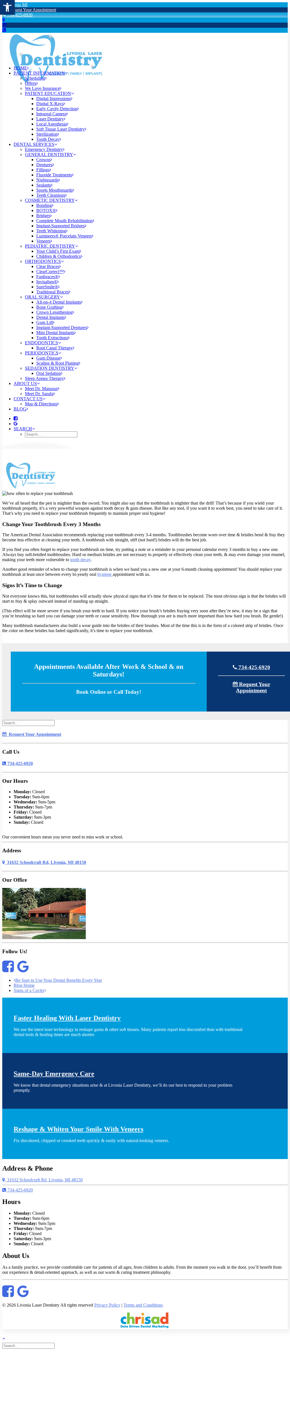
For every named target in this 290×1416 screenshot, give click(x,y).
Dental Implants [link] (50, 317)
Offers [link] (30, 83)
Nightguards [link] (47, 180)
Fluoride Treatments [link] (54, 174)
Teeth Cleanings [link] (50, 195)
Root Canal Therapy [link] (54, 347)
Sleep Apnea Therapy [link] (44, 378)
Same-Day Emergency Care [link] (54, 1073)
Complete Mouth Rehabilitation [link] (64, 220)
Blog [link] (20, 409)
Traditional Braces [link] (52, 291)
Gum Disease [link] (48, 358)
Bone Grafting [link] (49, 307)
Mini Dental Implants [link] (55, 332)
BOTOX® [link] (46, 210)
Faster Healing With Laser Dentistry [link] (67, 1018)
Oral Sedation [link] (48, 373)
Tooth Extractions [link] (52, 337)
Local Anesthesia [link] (51, 124)
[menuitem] (151, 68)
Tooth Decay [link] (47, 139)
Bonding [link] (44, 205)
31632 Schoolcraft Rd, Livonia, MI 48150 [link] (45, 862)
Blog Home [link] (24, 985)
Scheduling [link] (35, 78)
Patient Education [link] (48, 93)
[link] (7, 7)
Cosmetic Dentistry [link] (50, 200)
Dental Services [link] (34, 144)
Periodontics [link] (41, 353)
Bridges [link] (43, 215)
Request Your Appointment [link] (31, 9)
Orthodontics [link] (43, 261)
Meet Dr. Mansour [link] (41, 388)
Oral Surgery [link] (42, 297)
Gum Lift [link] (44, 322)
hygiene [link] (105, 574)
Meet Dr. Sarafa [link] (39, 393)
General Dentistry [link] (49, 154)
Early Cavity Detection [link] (56, 108)
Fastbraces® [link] (47, 276)
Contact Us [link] (28, 398)
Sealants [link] (43, 185)
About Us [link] (25, 383)
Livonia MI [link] (16, 4)
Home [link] (20, 68)
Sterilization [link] (46, 134)
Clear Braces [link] (47, 266)
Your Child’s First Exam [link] (58, 251)
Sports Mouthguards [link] (54, 190)
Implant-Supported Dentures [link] (61, 327)
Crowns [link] (43, 159)
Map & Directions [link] (41, 403)
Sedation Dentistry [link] (49, 368)
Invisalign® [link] (46, 281)
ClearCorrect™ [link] (50, 271)
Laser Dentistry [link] (50, 118)
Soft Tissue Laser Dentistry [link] (60, 129)
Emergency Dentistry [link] (44, 149)
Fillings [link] (43, 169)
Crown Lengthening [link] (54, 312)
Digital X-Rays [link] (49, 103)
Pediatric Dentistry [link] (50, 246)
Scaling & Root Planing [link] (57, 363)
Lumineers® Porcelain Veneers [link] (64, 236)
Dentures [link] (44, 164)
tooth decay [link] (80, 559)
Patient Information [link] (39, 73)
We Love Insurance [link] (42, 88)
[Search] (29, 722)
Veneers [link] (43, 241)
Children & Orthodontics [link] (58, 256)
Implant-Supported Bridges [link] (60, 225)
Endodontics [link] (41, 342)
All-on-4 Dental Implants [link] (58, 302)
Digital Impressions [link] (53, 98)
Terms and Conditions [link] (143, 1305)
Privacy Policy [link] (107, 1305)
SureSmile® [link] (47, 286)
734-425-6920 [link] (19, 14)
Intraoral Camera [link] (51, 113)
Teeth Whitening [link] (51, 230)
